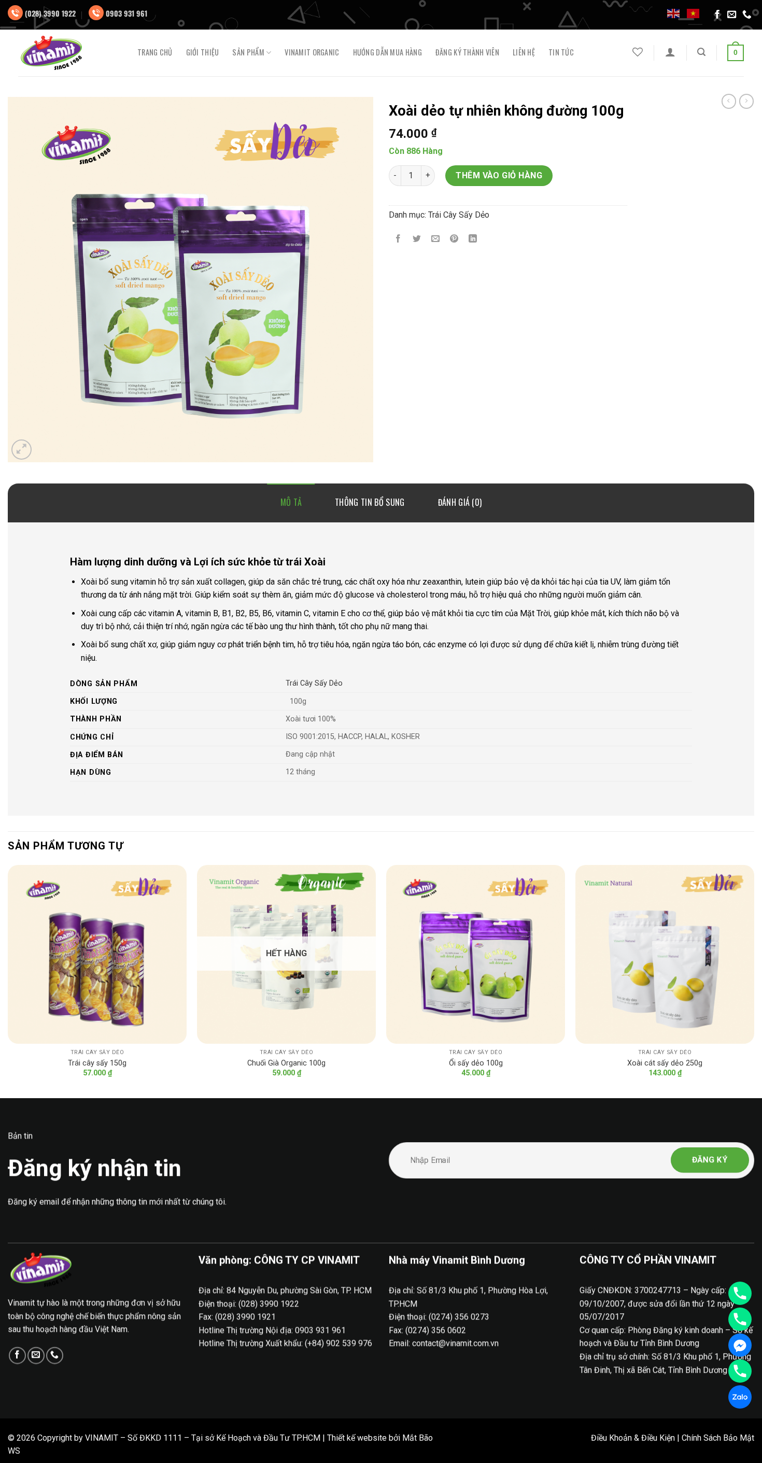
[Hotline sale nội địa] (740, 1293)
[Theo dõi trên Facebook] (717, 15)
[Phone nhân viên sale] (740, 1371)
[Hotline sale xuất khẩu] (740, 1319)
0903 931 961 (126, 13)
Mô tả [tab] (291, 502)
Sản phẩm (248, 53)
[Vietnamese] (693, 13)
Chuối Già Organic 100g (286, 1063)
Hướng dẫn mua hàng (387, 52)
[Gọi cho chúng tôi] (747, 15)
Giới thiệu (202, 52)
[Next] (753, 980)
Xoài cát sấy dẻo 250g (664, 1063)
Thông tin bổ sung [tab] (369, 502)
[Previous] (8, 980)
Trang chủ (155, 52)
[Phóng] (21, 449)
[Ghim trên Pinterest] (454, 239)
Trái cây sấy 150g (97, 1063)
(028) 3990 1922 (50, 13)
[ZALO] (740, 1397)
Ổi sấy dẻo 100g (476, 1063)
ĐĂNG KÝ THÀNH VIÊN (467, 52)
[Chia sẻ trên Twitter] (417, 239)
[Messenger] (740, 1345)
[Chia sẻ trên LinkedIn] (473, 239)
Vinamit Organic (312, 52)
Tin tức (561, 52)
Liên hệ (524, 52)
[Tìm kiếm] (701, 52)
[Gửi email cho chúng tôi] (732, 15)
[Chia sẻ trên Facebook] (398, 239)
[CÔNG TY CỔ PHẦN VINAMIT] (70, 53)
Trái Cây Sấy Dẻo (458, 215)
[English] (674, 13)
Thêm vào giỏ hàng (499, 175)
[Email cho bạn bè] (435, 239)
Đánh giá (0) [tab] (460, 502)
